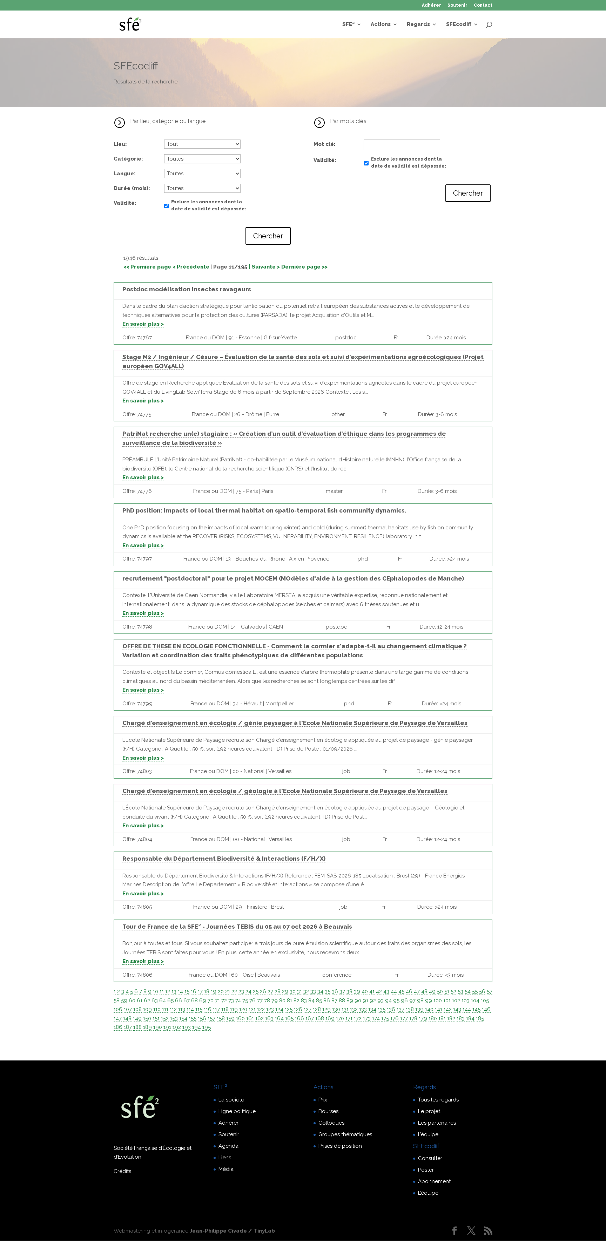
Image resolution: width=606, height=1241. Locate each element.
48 (424, 991)
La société (231, 1100)
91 (365, 1000)
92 (373, 1000)
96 (404, 1000)
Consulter (430, 1158)
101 (447, 1000)
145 (476, 1009)
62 (147, 1000)
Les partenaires (437, 1123)
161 (250, 1018)
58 (117, 1000)
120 (243, 1009)
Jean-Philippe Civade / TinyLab (232, 1231)
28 (278, 991)
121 (252, 1009)
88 (342, 1000)
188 (137, 1027)
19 (213, 991)
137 (400, 1009)
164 (279, 1018)
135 (381, 1009)
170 (340, 1018)
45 (401, 991)
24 (248, 991)
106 (118, 1009)
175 (385, 1018)
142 (448, 1009)
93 (380, 1000)
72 (224, 1000)
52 (453, 991)
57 (489, 991)
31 (299, 991)
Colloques (331, 1123)
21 (227, 991)
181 (442, 1018)
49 (432, 991)
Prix (322, 1100)
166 (299, 1018)
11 (162, 991)
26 (263, 991)
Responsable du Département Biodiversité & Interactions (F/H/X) (223, 858)
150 (147, 1018)
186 (118, 1027)
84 (311, 1000)
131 (345, 1009)
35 (327, 991)
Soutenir (457, 5)
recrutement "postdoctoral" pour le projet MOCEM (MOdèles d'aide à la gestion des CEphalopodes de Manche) (293, 578)
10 (155, 991)
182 (451, 1018)
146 (486, 1009)
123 (270, 1009)
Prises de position (340, 1146)
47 (417, 991)
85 (319, 1000)
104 (475, 1000)
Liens (224, 1157)
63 (155, 1000)
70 (211, 1000)
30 (293, 991)
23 (241, 991)
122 (261, 1009)
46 (409, 991)
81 (289, 1000)
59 (124, 1000)
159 (230, 1018)
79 (274, 1000)
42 (379, 991)
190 (157, 1027)
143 (457, 1009)
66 (178, 1000)
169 (330, 1018)
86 (326, 1000)
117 (216, 1009)
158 (221, 1018)
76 (252, 1000)
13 (173, 991)
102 (456, 1000)
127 (307, 1009)
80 (282, 1000)
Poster (426, 1170)
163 (269, 1018)
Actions (381, 24)
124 (279, 1009)
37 (342, 991)
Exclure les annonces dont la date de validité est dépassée (208, 205)
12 (167, 991)
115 (198, 1009)
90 (358, 1000)
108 (137, 1009)
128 (317, 1009)
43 (386, 991)
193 (186, 1027)
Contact (483, 5)
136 (391, 1009)
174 (376, 1018)
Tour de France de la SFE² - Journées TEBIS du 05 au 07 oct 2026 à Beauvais (237, 926)
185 (480, 1018)
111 (165, 1009)
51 (446, 991)
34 (320, 991)
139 (419, 1009)
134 (372, 1009)
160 (240, 1018)
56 (482, 991)
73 (231, 1000)
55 (475, 991)
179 (423, 1018)
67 (186, 1000)
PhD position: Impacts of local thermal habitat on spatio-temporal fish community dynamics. (264, 510)
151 (156, 1018)
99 (428, 1000)
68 (194, 1000)
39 (357, 991)
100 (437, 1000)
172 (358, 1018)
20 (221, 991)
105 (485, 1000)
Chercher (268, 236)
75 (245, 1000)
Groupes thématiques (345, 1134)
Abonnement (434, 1181)
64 (162, 1000)
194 (196, 1027)
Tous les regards (438, 1100)
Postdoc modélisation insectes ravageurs (186, 289)
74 (238, 1000)
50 (440, 991)
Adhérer (431, 5)
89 (349, 1000)
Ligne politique (237, 1111)
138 (410, 1009)
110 (157, 1009)
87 (334, 1000)
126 (298, 1009)
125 (288, 1009)
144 (467, 1009)
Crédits (122, 1171)
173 (367, 1018)
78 (267, 1000)
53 (460, 991)
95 (396, 1000)
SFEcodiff (458, 24)
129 (326, 1009)
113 (181, 1009)
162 (259, 1018)
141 (438, 1009)
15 (186, 991)
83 (304, 1000)
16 (193, 991)
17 (200, 991)
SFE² (348, 24)
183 (461, 1018)
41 (372, 991)
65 (170, 1000)
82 (296, 1000)
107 (128, 1009)
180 (433, 1018)
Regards (418, 24)
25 (255, 991)
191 (167, 1027)
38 (349, 991)
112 (173, 1009)
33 (313, 991)
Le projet (429, 1111)
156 (202, 1018)
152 (165, 1018)
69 (202, 1000)
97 (412, 1000)
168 (319, 1018)
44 (394, 991)
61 (139, 1000)
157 (211, 1018)
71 (217, 1000)
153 (174, 1018)
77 (260, 1000)
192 (177, 1027)
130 (336, 1009)
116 (207, 1009)
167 (309, 1018)
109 (147, 1009)
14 (180, 991)
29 (285, 991)
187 (128, 1027)
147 (118, 1018)
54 (468, 991)
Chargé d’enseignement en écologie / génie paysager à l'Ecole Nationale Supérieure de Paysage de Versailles (294, 722)
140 (429, 1009)
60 (132, 1000)
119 (234, 1009)
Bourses (328, 1111)
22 (234, 991)
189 (147, 1027)
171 (348, 1018)
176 (394, 1018)
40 (365, 991)
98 (420, 1000)
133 (363, 1009)
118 (225, 1009)
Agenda (228, 1146)
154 (183, 1018)
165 (289, 1018)
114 (190, 1009)
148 (127, 1018)
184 (470, 1018)
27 (270, 991)
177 (404, 1018)
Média (226, 1169)
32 (306, 991)
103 (466, 1000)
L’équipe (428, 1134)
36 (335, 991)
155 (192, 1018)
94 (388, 1000)
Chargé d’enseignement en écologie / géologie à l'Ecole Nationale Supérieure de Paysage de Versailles (284, 790)
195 (206, 1027)
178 (413, 1018)
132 (354, 1009)
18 (206, 991)
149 (137, 1018)
